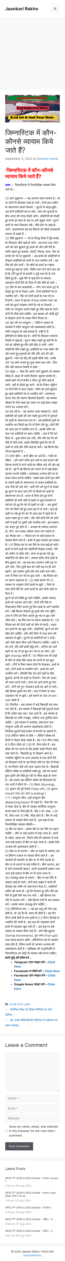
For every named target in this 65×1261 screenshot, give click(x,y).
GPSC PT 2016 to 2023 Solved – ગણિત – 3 (29, 1230)
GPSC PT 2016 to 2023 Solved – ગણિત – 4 (29, 1219)
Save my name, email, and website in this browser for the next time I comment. (33, 1131)
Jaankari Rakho (21, 8)
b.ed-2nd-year (20, 1004)
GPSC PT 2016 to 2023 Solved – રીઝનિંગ (28, 1207)
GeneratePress (32, 1255)
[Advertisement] (32, 51)
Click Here (52, 971)
